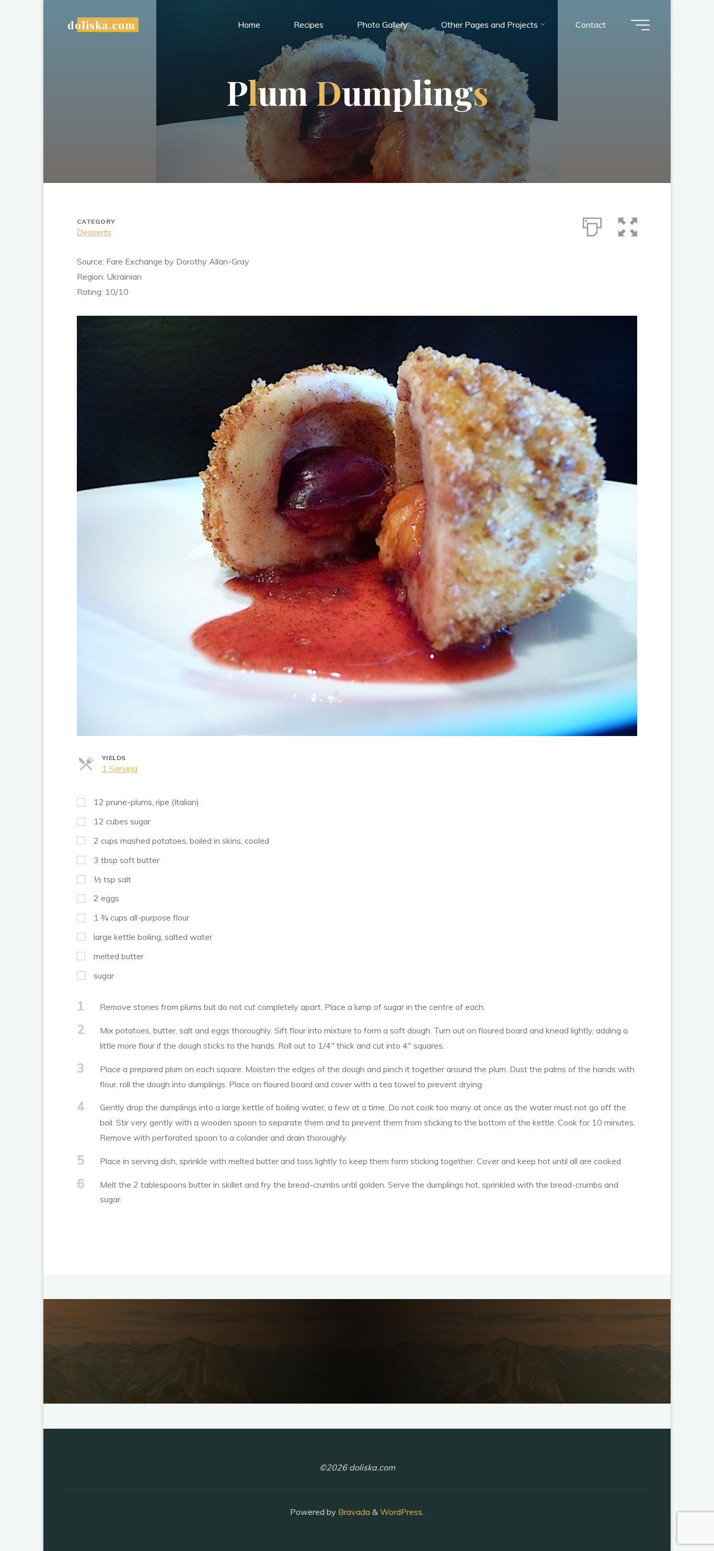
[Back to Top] (673, 1510)
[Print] (592, 224)
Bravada (353, 1512)
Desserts (94, 232)
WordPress (401, 1512)
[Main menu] (640, 25)
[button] (627, 224)
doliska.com (101, 24)
